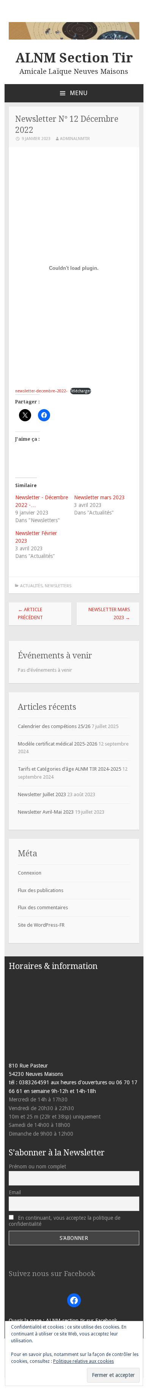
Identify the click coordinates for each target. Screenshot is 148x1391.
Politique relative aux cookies (83, 1361)
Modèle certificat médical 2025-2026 (57, 744)
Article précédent (30, 613)
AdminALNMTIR (75, 138)
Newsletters (58, 585)
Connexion (29, 873)
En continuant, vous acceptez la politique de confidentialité (64, 1221)
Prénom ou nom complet (37, 1166)
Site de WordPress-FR (41, 925)
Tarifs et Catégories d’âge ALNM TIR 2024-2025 (69, 769)
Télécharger (80, 391)
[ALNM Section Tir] (74, 38)
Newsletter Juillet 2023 (42, 794)
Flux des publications (40, 890)
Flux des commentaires (43, 907)
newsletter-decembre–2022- (41, 391)
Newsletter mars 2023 (99, 497)
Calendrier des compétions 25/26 (54, 726)
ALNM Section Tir (74, 57)
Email (15, 1192)
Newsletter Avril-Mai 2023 (46, 812)
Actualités (31, 585)
